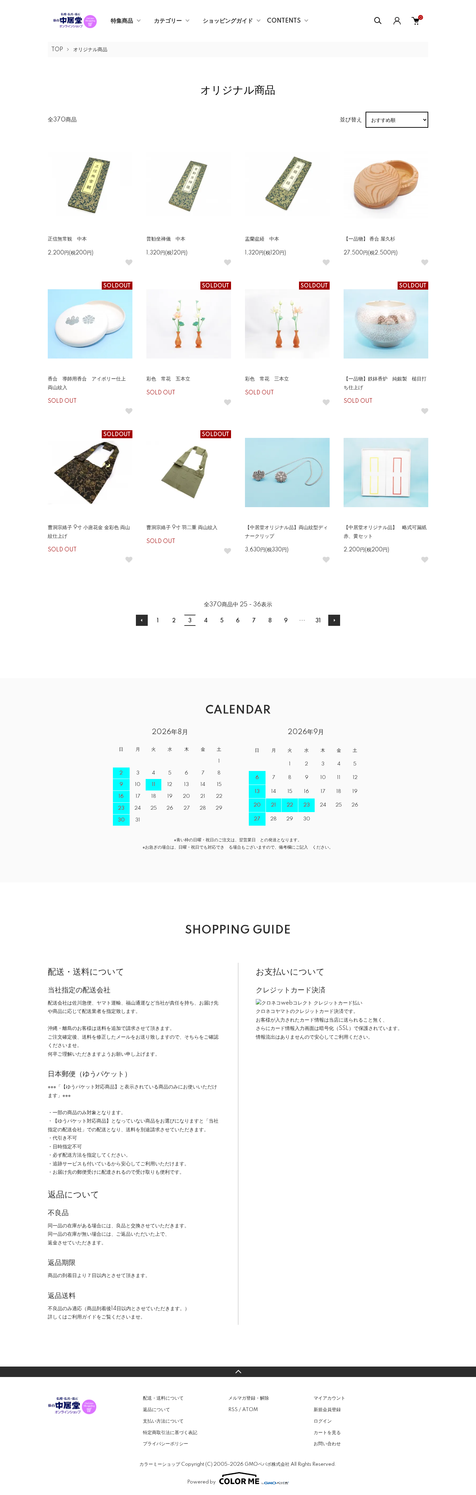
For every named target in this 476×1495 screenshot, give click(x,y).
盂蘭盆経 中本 (262, 239)
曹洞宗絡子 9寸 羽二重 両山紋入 (181, 527)
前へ (142, 620)
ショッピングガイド (228, 21)
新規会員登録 (327, 1409)
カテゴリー (168, 21)
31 (318, 621)
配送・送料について (163, 1398)
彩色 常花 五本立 (168, 379)
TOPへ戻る (238, 1372)
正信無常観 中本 (67, 239)
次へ (334, 620)
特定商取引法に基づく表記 (170, 1432)
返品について (156, 1409)
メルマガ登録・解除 (248, 1398)
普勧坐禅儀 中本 (165, 239)
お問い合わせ (327, 1443)
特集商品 (122, 21)
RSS (233, 1409)
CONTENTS (284, 21)
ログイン (323, 1421)
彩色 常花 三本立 (267, 379)
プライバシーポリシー (165, 1443)
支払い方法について (163, 1421)
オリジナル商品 (90, 50)
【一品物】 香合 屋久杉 (369, 239)
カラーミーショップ (159, 1464)
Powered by (201, 1482)
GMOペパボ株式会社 (267, 1464)
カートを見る (327, 1432)
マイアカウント (329, 1398)
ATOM (250, 1409)
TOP (57, 50)
